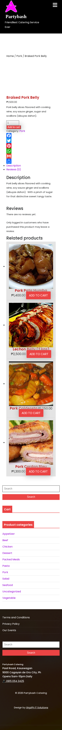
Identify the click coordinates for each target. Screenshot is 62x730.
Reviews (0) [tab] (13, 169)
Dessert (7, 553)
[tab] (55, 5)
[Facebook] (31, 135)
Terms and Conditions (16, 617)
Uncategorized (11, 591)
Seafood (7, 585)
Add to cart (14, 127)
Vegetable (9, 598)
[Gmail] (31, 156)
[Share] (31, 161)
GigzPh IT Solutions (37, 707)
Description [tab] (13, 165)
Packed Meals (11, 559)
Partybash (16, 16)
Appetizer (8, 534)
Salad (5, 579)
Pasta (6, 566)
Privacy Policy (11, 624)
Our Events (9, 630)
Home (10, 56)
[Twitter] (31, 140)
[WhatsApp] (31, 150)
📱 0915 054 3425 (13, 681)
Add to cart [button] (38, 295)
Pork (19, 56)
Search (31, 496)
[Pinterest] (31, 145)
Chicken (7, 546)
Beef (5, 540)
